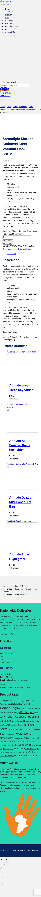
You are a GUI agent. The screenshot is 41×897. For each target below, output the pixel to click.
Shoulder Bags (9, 749)
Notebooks (6, 738)
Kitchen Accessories (17, 716)
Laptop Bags (16, 725)
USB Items (26, 752)
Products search (9, 82)
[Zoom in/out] (1, 864)
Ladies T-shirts (34, 721)
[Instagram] (5, 90)
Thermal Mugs (32, 748)
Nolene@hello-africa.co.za (17, 680)
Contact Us (10, 32)
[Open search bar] (1, 79)
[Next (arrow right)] (3, 867)
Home (7, 9)
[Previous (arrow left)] (1, 867)
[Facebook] (1, 90)
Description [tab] (11, 254)
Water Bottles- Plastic (26, 755)
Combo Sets (27, 704)
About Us (9, 12)
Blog (7, 29)
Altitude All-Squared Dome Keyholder (19, 445)
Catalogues (10, 20)
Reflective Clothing (21, 744)
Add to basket (7, 240)
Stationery (19, 748)
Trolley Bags (18, 752)
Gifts (7, 18)
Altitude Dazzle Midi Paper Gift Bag (20, 502)
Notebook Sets (18, 738)
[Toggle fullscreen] (3, 864)
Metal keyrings (11, 734)
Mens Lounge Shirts (27, 729)
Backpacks (5, 700)
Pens (6, 741)
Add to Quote (7, 243)
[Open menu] (2, 99)
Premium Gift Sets (5, 745)
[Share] (5, 864)
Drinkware (7, 249)
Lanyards (5, 724)
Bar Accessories (15, 701)
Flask (14, 249)
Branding (9, 23)
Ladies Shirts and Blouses (20, 721)
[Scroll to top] (2, 860)
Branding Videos (12, 26)
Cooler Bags (9, 708)
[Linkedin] (8, 90)
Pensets (11, 741)
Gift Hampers (26, 712)
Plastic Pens (31, 741)
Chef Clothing (16, 704)
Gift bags (15, 713)
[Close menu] (0, 870)
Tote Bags (3, 752)
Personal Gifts (20, 741)
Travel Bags (9, 752)
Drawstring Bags (25, 708)
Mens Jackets (13, 729)
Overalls (2, 741)
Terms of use (9, 634)
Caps (22, 701)
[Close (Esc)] (7, 864)
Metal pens (23, 733)
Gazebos (7, 712)
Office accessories (32, 738)
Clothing (8, 15)
